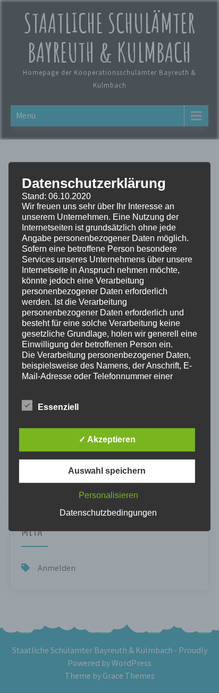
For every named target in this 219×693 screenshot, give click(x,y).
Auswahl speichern (107, 470)
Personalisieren (108, 495)
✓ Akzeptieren (107, 439)
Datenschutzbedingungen (108, 512)
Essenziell (58, 407)
